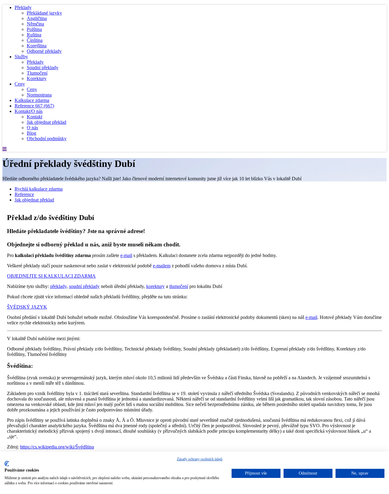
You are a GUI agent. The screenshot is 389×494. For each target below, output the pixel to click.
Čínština (35, 40)
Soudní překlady (42, 67)
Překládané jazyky (44, 12)
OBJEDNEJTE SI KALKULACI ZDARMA (51, 276)
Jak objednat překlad (46, 122)
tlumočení (178, 286)
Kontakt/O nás (29, 111)
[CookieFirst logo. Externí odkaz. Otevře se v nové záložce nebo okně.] (7, 463)
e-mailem (161, 265)
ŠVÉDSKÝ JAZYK (27, 307)
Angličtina (37, 18)
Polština (34, 29)
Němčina (35, 23)
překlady (58, 286)
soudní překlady (84, 286)
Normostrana (39, 94)
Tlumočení (37, 73)
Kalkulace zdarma (32, 100)
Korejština (36, 45)
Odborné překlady (44, 51)
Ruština (34, 34)
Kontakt (34, 116)
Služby (21, 56)
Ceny (20, 83)
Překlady (23, 7)
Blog (31, 133)
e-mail (126, 255)
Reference (34, 105)
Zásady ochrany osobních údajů (199, 459)
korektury (155, 286)
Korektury (36, 78)
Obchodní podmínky (47, 138)
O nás (32, 127)
